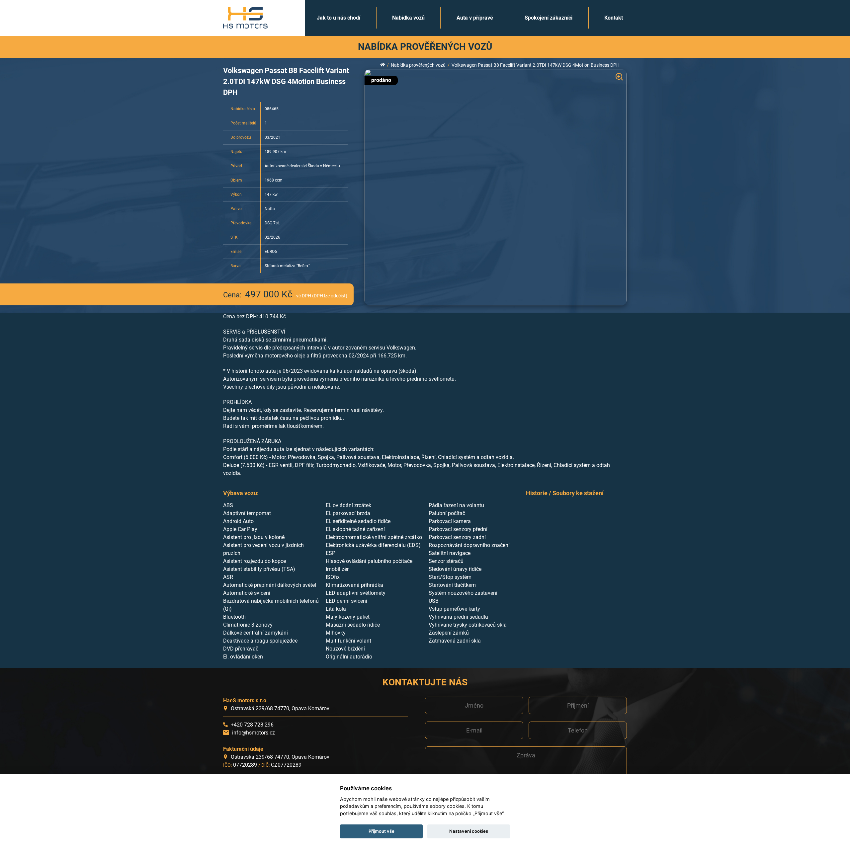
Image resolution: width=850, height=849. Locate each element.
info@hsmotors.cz (253, 733)
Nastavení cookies (468, 831)
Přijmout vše (381, 831)
